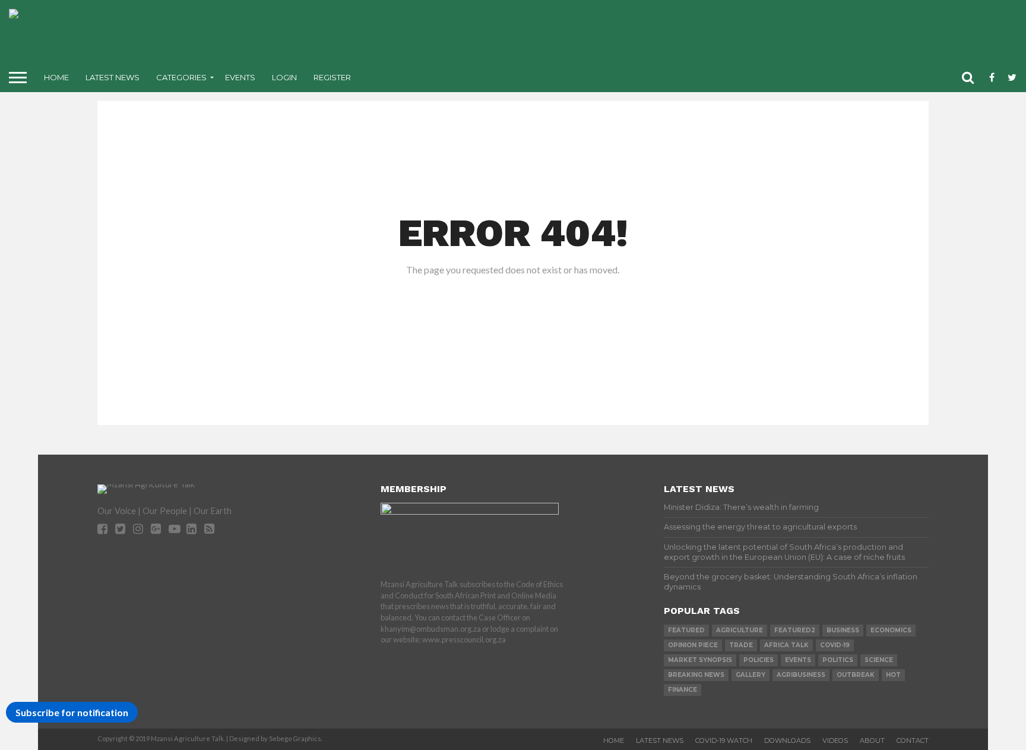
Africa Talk (786, 645)
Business (842, 630)
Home (56, 77)
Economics (890, 630)
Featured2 (794, 630)
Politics (837, 660)
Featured (686, 630)
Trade (741, 645)
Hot (893, 675)
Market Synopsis (700, 660)
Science (878, 660)
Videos (835, 740)
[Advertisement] (607, 35)
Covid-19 (835, 645)
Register (332, 77)
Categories (181, 77)
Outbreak (856, 675)
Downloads (787, 740)
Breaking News (696, 675)
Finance (682, 690)
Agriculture (739, 630)
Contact (913, 740)
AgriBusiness (801, 675)
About (872, 740)
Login (284, 77)
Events (240, 77)
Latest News (113, 77)
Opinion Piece (693, 645)
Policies (758, 660)
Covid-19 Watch (723, 740)
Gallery (750, 675)
